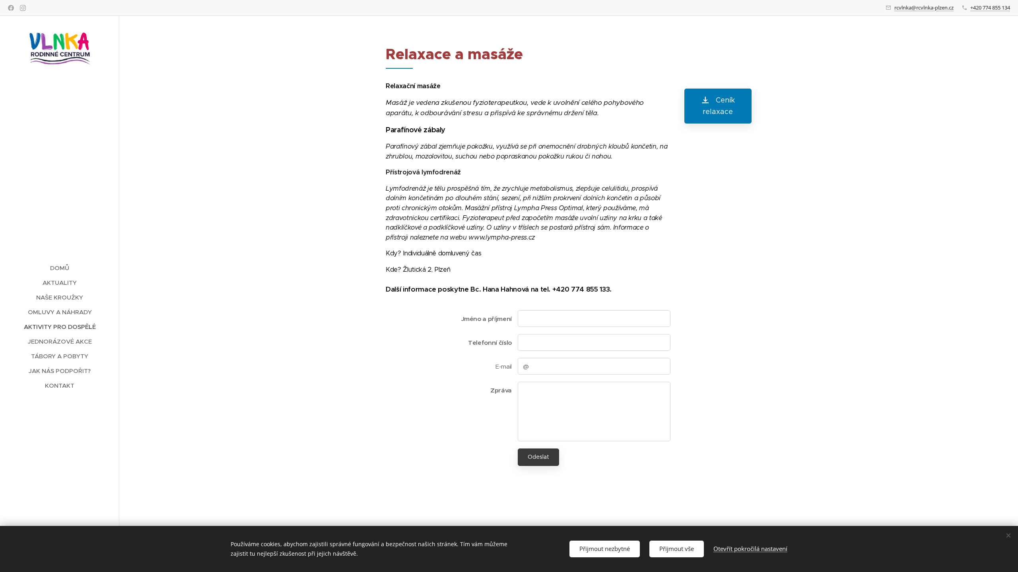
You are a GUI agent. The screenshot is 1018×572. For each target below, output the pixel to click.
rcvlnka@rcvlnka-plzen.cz (924, 7)
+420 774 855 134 (990, 7)
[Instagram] (23, 8)
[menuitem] (59, 267)
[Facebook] (11, 8)
